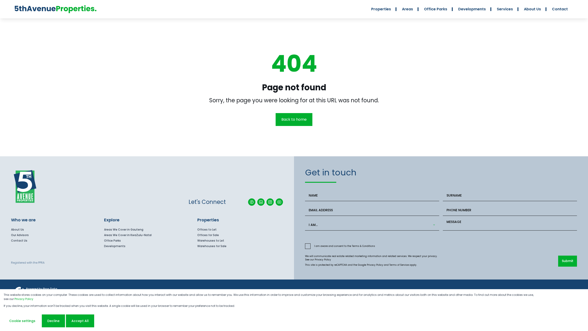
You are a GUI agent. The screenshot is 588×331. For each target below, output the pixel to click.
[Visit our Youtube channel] (279, 202)
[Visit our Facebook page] (251, 202)
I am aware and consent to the (344, 246)
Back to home (294, 119)
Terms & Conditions (363, 246)
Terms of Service (399, 265)
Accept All (80, 321)
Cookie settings (22, 321)
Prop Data (50, 289)
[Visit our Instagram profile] (270, 202)
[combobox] (371, 225)
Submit (567, 261)
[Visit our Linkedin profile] (261, 202)
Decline (53, 321)
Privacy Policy (323, 259)
